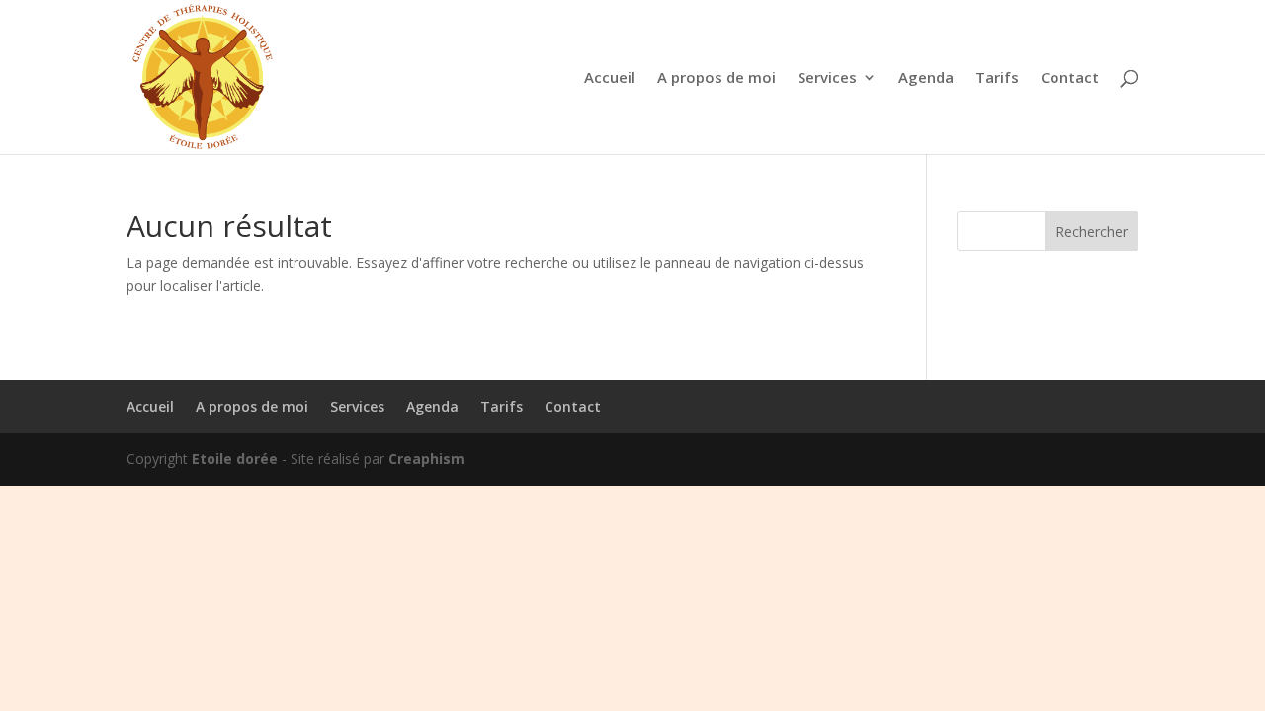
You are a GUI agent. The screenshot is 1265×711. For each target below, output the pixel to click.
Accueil (609, 78)
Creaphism (426, 458)
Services (827, 78)
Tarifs (997, 78)
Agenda (926, 78)
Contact (1070, 78)
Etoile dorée (235, 458)
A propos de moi (716, 78)
